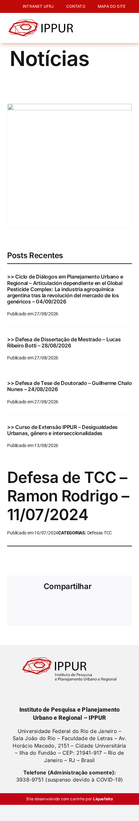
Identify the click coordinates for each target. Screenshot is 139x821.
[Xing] (109, 605)
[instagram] (75, 692)
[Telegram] (86, 605)
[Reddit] (53, 605)
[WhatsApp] (75, 605)
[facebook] (53, 692)
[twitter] (64, 692)
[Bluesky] (41, 605)
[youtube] (86, 692)
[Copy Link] (19, 614)
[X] (30, 605)
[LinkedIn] (64, 605)
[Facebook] (19, 605)
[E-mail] (120, 605)
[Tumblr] (97, 605)
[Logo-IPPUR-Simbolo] (40, 22)
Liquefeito (102, 798)
